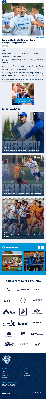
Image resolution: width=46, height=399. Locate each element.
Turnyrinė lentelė (5, 375)
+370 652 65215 (5, 387)
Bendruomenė (4, 377)
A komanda (26, 373)
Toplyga (5, 46)
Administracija (27, 375)
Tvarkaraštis (4, 371)
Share (38, 37)
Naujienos (26, 371)
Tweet (42, 37)
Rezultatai (4, 373)
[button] (38, 1)
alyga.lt (4, 50)
